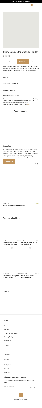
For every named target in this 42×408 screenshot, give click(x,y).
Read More (9, 162)
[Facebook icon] (18, 402)
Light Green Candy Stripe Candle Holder (12, 276)
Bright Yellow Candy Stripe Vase (14, 205)
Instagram (7, 365)
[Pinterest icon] (22, 402)
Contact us (7, 340)
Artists (6, 351)
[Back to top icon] (21, 395)
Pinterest (7, 372)
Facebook (7, 368)
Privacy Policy (8, 337)
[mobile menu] (39, 6)
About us (7, 354)
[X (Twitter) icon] (20, 402)
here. (29, 104)
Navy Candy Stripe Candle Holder (27, 276)
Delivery (6, 326)
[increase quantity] (13, 61)
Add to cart (23, 61)
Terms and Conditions (11, 333)
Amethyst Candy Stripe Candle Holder (29, 243)
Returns (6, 329)
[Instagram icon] (24, 402)
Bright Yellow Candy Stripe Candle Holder (10, 243)
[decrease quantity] (5, 61)
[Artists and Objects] (7, 6)
